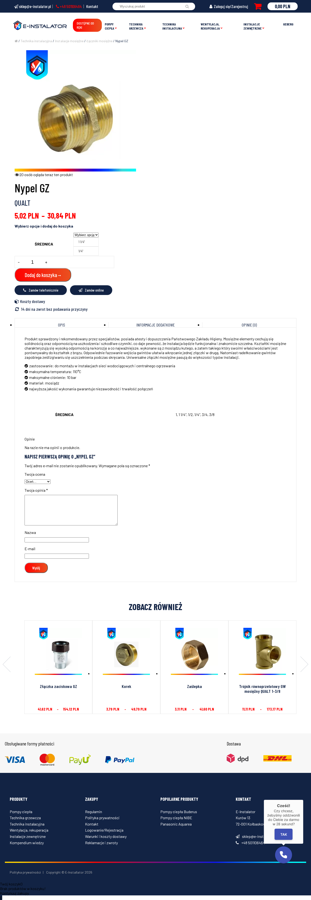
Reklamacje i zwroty (101, 842)
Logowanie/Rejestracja (104, 830)
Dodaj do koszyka (41, 275)
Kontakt (92, 6)
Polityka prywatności (102, 817)
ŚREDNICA (44, 244)
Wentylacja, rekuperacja (210, 26)
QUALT (22, 202)
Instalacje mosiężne (69, 41)
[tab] (62, 324)
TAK (283, 834)
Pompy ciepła (109, 26)
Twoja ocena (35, 474)
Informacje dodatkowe (155, 324)
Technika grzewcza (136, 26)
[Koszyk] (257, 6)
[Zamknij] (303, 800)
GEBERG (288, 24)
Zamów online (94, 290)
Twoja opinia (36, 490)
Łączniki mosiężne (99, 41)
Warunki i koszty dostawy (106, 836)
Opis (61, 324)
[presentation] (6, 664)
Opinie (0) (249, 324)
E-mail (30, 548)
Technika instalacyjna (172, 26)
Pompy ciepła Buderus (178, 811)
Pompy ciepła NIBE (176, 817)
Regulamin (93, 811)
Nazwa (30, 532)
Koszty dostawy (32, 301)
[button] (283, 854)
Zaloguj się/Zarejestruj (230, 6)
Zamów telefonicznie (43, 290)
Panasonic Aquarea (176, 824)
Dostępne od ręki (85, 25)
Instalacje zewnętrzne (252, 26)
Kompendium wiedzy (27, 842)
